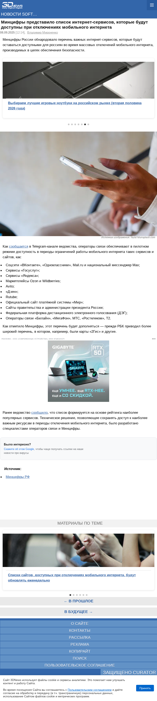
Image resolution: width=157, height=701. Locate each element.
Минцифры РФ (18, 477)
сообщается (18, 246)
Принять (145, 688)
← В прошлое (78, 601)
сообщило (39, 412)
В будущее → (78, 612)
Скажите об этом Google (19, 449)
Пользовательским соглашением (90, 689)
